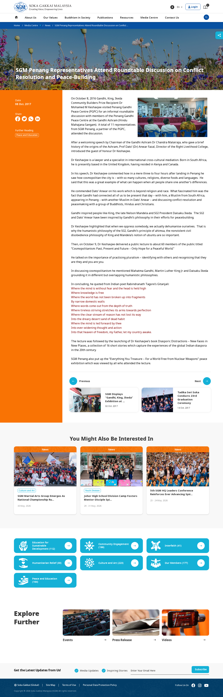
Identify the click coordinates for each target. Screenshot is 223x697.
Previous (84, 381)
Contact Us (172, 18)
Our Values (50, 18)
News (48, 25)
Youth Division (92, 490)
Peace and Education (27, 135)
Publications (105, 18)
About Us (30, 18)
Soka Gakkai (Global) (28, 685)
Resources (126, 18)
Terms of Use (69, 685)
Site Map (50, 685)
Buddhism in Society (77, 18)
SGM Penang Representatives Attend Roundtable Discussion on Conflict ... (91, 25)
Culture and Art (27, 490)
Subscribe (201, 669)
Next (198, 381)
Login (194, 7)
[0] (205, 8)
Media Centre (149, 18)
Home (16, 17)
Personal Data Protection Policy (100, 685)
